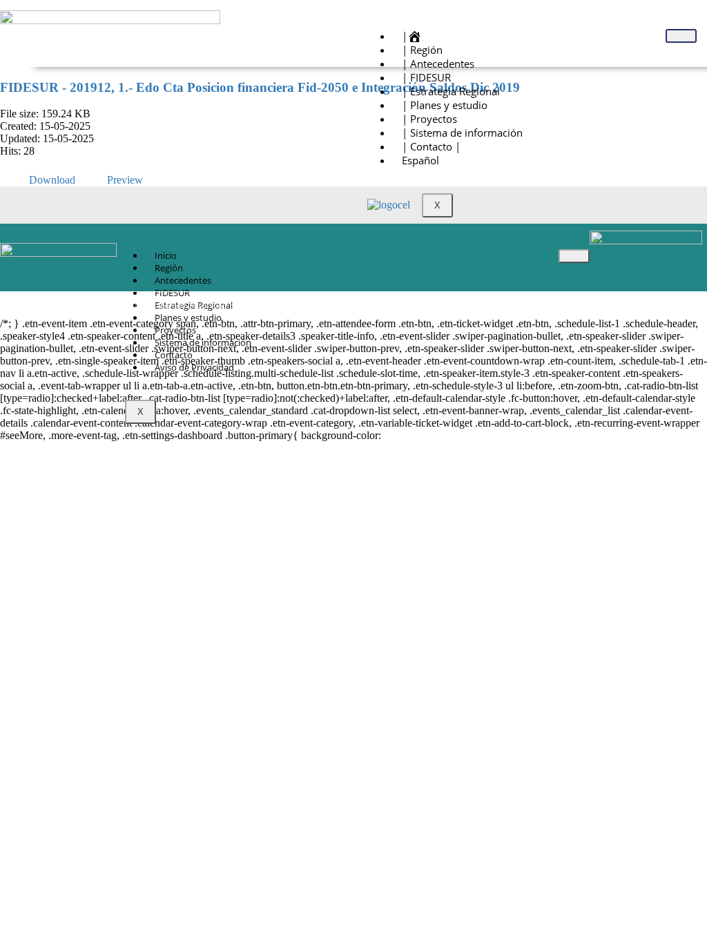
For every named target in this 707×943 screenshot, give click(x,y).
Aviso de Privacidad (194, 367)
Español (420, 160)
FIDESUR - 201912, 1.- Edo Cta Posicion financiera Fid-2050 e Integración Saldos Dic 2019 (260, 87)
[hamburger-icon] (681, 36)
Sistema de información (203, 342)
